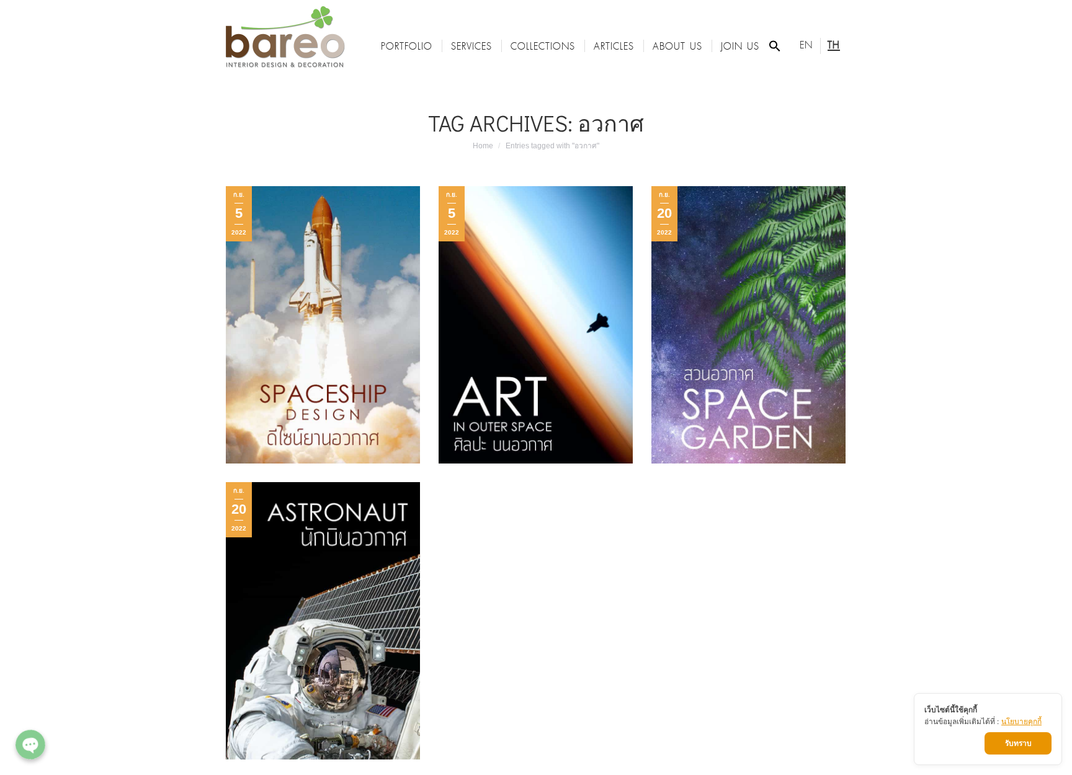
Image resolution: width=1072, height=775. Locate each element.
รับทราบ (1018, 743)
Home (483, 145)
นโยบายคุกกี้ (1021, 721)
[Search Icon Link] (775, 46)
